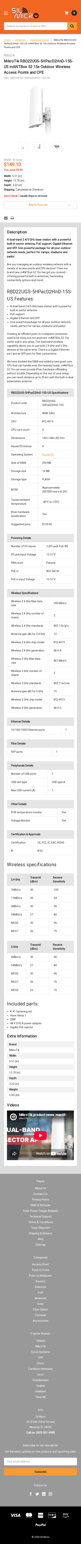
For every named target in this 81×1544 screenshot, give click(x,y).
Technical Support (40, 1216)
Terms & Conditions (40, 1222)
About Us (40, 1188)
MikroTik (40, 1346)
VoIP (40, 1292)
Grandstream (40, 1380)
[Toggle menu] (6, 13)
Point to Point (40, 1270)
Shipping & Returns (40, 1233)
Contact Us (40, 1194)
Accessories (40, 1320)
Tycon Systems (40, 1352)
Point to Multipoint (40, 1275)
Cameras (40, 1315)
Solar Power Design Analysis (40, 1211)
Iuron (40, 1374)
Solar (40, 1304)
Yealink (40, 1385)
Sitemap (40, 1244)
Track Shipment (40, 1227)
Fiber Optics (40, 1309)
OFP (40, 1357)
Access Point (40, 1264)
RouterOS (48, 454)
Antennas (41, 1298)
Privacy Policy (40, 1199)
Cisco (40, 1363)
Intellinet (40, 1391)
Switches (40, 1287)
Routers (40, 1281)
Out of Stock (25, 196)
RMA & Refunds (40, 1205)
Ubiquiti (40, 1340)
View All (40, 1397)
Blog (40, 1239)
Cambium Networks (40, 1369)
